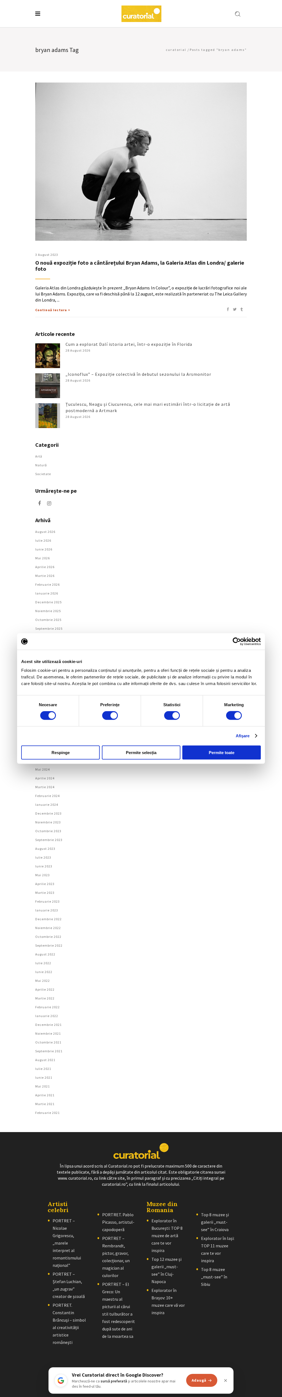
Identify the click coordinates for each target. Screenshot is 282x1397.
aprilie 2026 (45, 567)
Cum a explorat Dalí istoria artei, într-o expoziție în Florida (129, 344)
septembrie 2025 (49, 628)
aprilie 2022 (45, 989)
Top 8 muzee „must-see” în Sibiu (214, 1277)
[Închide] (225, 1380)
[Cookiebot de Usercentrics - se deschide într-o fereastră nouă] (237, 641)
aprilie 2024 (45, 778)
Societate (43, 474)
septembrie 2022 (49, 945)
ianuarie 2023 (46, 910)
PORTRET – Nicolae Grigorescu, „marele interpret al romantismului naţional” (67, 1243)
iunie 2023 (43, 866)
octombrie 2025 (48, 620)
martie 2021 (45, 1104)
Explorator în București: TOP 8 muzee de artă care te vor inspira (167, 1235)
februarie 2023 (47, 901)
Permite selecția (141, 752)
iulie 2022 (43, 963)
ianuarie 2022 (46, 1016)
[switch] (110, 715)
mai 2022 (42, 981)
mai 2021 (42, 1086)
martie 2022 (45, 998)
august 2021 (45, 1060)
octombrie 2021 (48, 1042)
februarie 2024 (47, 796)
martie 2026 (45, 576)
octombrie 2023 (48, 831)
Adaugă (199, 1380)
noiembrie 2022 (48, 928)
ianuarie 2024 (46, 804)
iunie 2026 (43, 549)
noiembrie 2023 (48, 822)
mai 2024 (42, 769)
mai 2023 (42, 875)
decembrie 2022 (48, 919)
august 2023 (45, 849)
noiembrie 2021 (48, 1033)
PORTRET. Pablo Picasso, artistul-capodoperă (118, 1222)
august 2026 (45, 532)
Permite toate (221, 752)
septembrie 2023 (49, 840)
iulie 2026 (43, 540)
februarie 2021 (47, 1113)
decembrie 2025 (48, 602)
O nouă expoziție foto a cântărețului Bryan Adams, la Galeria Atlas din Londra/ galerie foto (139, 265)
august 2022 (45, 954)
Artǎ (38, 456)
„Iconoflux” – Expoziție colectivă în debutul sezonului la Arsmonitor (138, 374)
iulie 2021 (43, 1069)
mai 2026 (42, 558)
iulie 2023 (43, 857)
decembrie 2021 (48, 1025)
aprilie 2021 (45, 1095)
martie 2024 (45, 787)
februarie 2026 (47, 584)
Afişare (243, 735)
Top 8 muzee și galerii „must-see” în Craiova (215, 1222)
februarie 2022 (47, 1007)
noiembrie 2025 (48, 611)
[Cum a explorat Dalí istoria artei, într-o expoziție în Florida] (47, 355)
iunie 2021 (43, 1077)
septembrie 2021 (49, 1051)
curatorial (176, 50)
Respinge (60, 752)
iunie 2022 (43, 972)
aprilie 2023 (45, 884)
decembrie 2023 (48, 813)
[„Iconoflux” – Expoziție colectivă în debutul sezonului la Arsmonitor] (47, 385)
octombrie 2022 (48, 937)
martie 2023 (45, 893)
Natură (41, 465)
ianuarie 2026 (46, 593)
